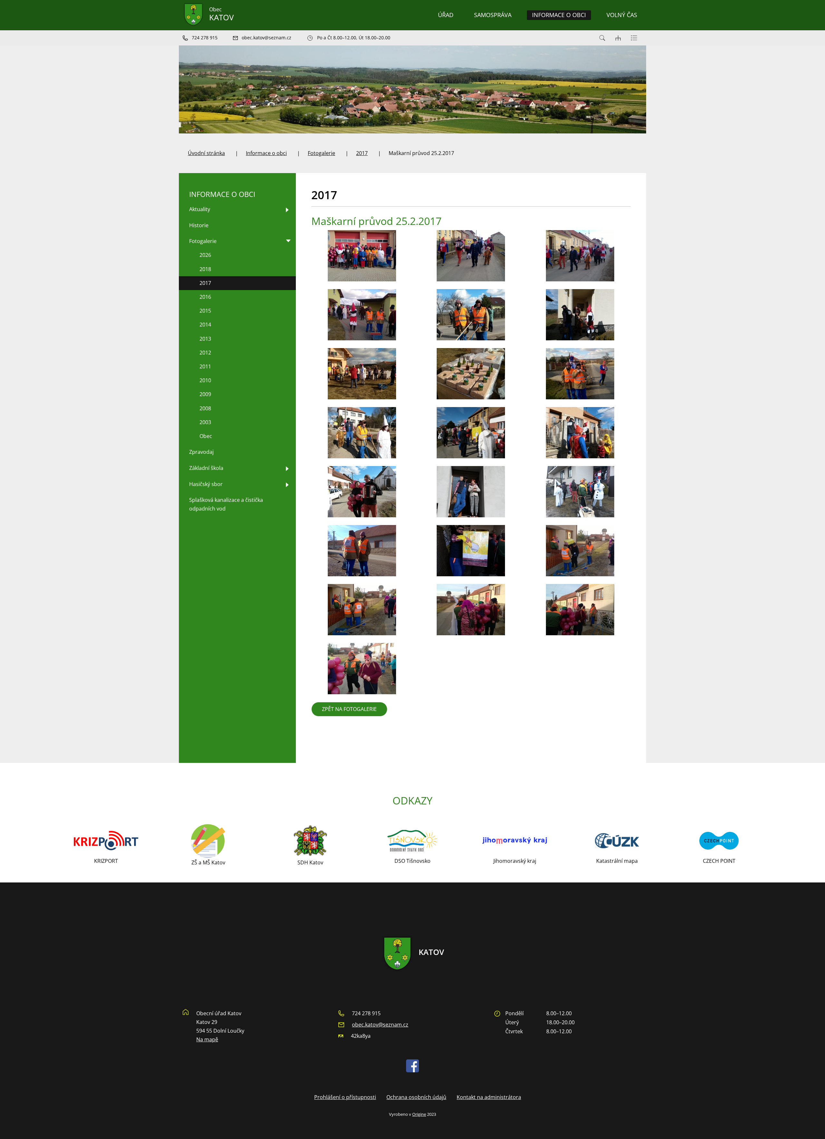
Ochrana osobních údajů (416, 1097)
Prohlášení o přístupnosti (345, 1097)
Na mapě (207, 1039)
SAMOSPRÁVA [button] (492, 15)
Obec (205, 436)
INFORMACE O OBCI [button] (559, 15)
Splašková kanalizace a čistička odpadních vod (226, 504)
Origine (419, 1114)
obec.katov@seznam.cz (380, 1024)
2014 (205, 324)
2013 (205, 338)
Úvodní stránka (206, 153)
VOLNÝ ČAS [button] (622, 15)
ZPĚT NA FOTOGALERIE (349, 709)
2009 (205, 394)
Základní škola (206, 468)
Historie (199, 225)
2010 (205, 380)
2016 (205, 296)
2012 (205, 352)
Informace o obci (266, 153)
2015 (205, 310)
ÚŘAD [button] (445, 15)
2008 (205, 408)
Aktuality (199, 209)
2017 (362, 153)
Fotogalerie (321, 153)
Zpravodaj (201, 451)
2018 (205, 269)
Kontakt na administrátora (489, 1097)
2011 (205, 366)
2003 (205, 422)
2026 (205, 254)
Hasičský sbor (206, 484)
